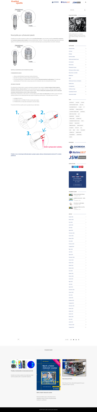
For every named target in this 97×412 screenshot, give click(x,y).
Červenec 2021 (71, 305)
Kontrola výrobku (72, 56)
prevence (71, 123)
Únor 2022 (71, 295)
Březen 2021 (71, 316)
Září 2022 (70, 284)
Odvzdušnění (71, 62)
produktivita (77, 123)
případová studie (72, 125)
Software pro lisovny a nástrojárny (75, 80)
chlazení (77, 102)
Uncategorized (71, 86)
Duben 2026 (71, 216)
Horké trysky (71, 109)
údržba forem (78, 132)
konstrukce (82, 111)
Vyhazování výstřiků (72, 94)
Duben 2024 (71, 265)
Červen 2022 (71, 292)
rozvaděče (71, 127)
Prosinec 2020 (71, 324)
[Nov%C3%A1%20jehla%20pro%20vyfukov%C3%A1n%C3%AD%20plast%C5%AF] (71, 340)
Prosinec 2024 (71, 243)
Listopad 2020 (71, 327)
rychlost (77, 127)
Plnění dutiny (71, 64)
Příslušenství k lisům (72, 67)
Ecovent (82, 102)
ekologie (81, 104)
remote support (80, 125)
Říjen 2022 (71, 281)
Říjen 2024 (71, 249)
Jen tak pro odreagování (74, 111)
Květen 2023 (71, 273)
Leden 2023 (71, 278)
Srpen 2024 (71, 254)
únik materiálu (72, 134)
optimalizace (78, 118)
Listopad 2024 (71, 246)
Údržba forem (71, 83)
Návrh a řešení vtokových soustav (44, 392)
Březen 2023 (71, 276)
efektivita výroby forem (73, 104)
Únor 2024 (71, 270)
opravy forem (71, 118)
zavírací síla (71, 132)
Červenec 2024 (71, 257)
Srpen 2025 (71, 230)
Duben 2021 (71, 313)
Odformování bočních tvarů (74, 59)
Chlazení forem (71, 48)
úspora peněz (79, 134)
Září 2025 (70, 227)
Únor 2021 (71, 319)
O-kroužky (77, 116)
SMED (70, 78)
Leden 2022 (71, 297)
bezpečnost (71, 102)
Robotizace (71, 75)
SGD (81, 127)
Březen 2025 (71, 238)
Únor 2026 (71, 222)
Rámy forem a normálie (73, 72)
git (18, 339)
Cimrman (70, 51)
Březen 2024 (71, 268)
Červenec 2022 (71, 289)
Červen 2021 (71, 308)
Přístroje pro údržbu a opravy (74, 70)
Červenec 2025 (71, 233)
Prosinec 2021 (71, 300)
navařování (71, 116)
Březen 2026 (71, 219)
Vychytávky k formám (73, 91)
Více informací (73, 40)
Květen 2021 (71, 311)
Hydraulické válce (79, 109)
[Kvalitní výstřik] (17, 2)
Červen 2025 (71, 235)
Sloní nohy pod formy (67, 378)
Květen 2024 (71, 262)
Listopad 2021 (71, 303)
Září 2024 (70, 251)
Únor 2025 (71, 241)
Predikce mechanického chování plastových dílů (22, 371)
